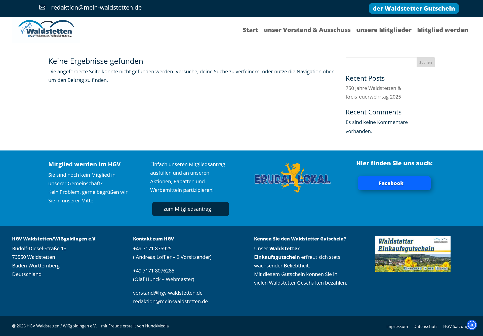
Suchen (425, 62)
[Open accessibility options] (472, 325)
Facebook (391, 183)
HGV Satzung (455, 327)
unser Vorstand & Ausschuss (307, 31)
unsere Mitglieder (384, 31)
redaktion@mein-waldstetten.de (170, 301)
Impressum (397, 327)
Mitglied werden (442, 31)
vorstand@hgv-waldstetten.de (168, 292)
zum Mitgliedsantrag (187, 208)
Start (250, 31)
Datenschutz (426, 327)
